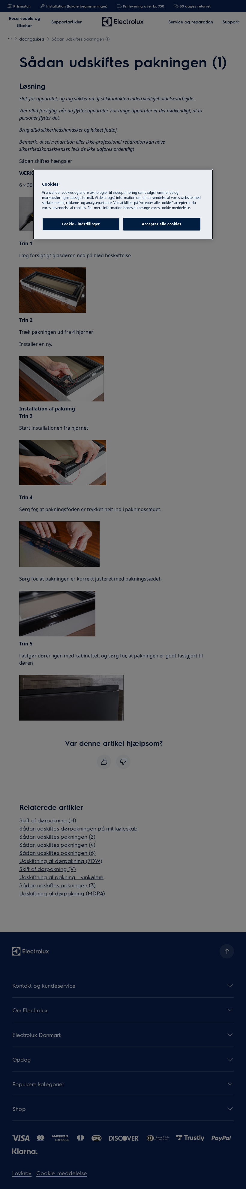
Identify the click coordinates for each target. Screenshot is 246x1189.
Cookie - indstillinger (81, 224)
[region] (123, 204)
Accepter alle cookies (162, 224)
